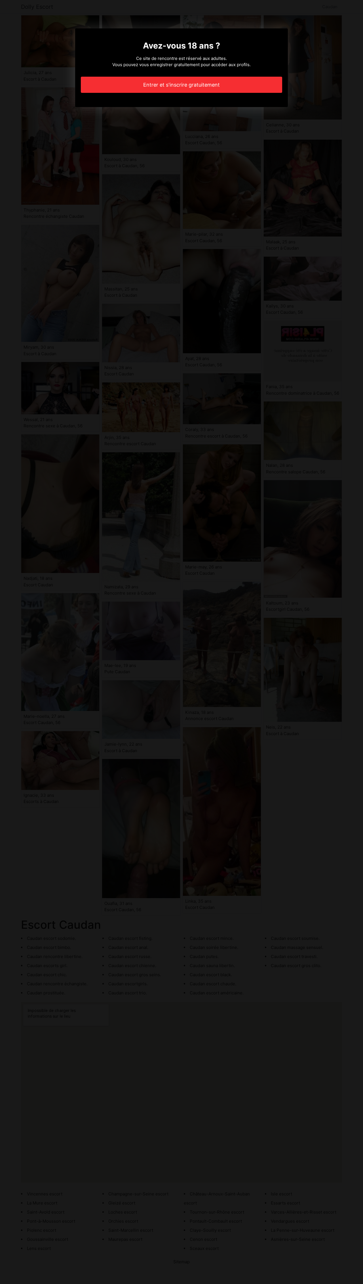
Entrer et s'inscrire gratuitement (181, 85)
